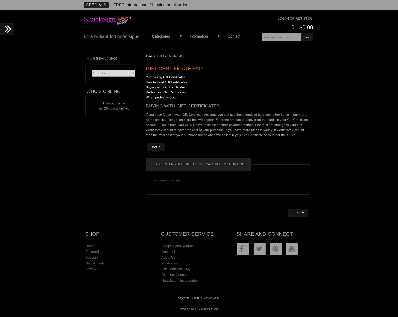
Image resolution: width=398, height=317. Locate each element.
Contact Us (170, 252)
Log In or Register (295, 18)
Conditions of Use (209, 308)
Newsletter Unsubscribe (179, 280)
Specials (96, 5)
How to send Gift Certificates (166, 82)
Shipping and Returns (177, 246)
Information (199, 36)
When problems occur (162, 97)
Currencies (102, 58)
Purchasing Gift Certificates (165, 77)
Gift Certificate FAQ (176, 269)
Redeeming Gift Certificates (166, 92)
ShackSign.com (210, 297)
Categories (161, 36)
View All (91, 269)
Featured (92, 252)
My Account (170, 263)
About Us (168, 257)
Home (148, 56)
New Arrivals (95, 263)
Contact (234, 36)
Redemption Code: (167, 180)
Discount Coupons (175, 275)
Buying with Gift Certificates (166, 87)
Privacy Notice (187, 308)
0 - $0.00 (302, 27)
